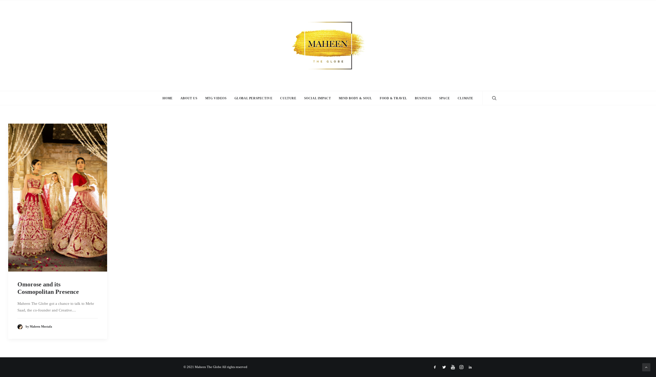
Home (167, 98)
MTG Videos (216, 98)
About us (189, 98)
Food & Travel (393, 98)
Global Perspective (253, 98)
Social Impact (317, 98)
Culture (288, 98)
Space (444, 98)
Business (423, 98)
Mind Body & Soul (355, 98)
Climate (465, 98)
